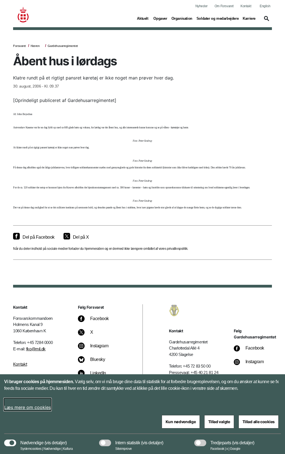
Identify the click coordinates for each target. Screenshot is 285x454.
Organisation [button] (181, 18)
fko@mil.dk (36, 348)
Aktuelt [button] (143, 18)
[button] (266, 21)
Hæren (35, 46)
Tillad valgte (219, 421)
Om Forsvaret (224, 6)
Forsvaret (19, 46)
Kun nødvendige (181, 421)
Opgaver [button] (160, 18)
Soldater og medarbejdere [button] (217, 18)
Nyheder (201, 6)
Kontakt (245, 6)
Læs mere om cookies (27, 407)
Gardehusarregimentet (63, 46)
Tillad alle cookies (258, 421)
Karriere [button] (249, 18)
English (265, 6)
